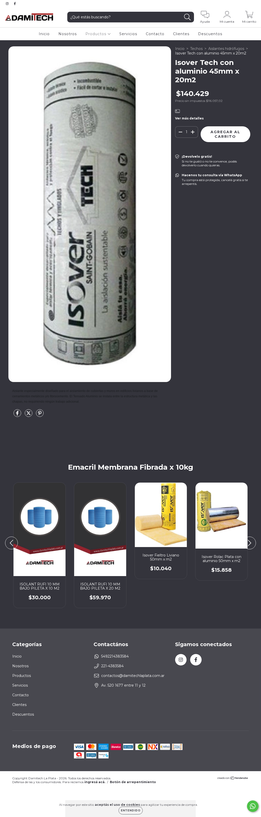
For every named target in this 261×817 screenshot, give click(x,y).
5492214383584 (115, 656)
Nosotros (67, 34)
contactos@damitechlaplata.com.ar (132, 675)
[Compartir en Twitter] (29, 415)
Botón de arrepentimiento (133, 782)
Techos (196, 48)
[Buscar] (187, 17)
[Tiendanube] (233, 779)
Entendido (130, 810)
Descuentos (210, 34)
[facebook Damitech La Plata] (14, 3)
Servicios (128, 34)
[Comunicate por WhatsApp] (252, 806)
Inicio (44, 34)
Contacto (155, 34)
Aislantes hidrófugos (226, 48)
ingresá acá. (94, 782)
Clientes (181, 34)
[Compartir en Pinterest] (40, 415)
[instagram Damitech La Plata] (7, 3)
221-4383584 (112, 666)
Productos (96, 34)
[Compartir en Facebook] (18, 415)
